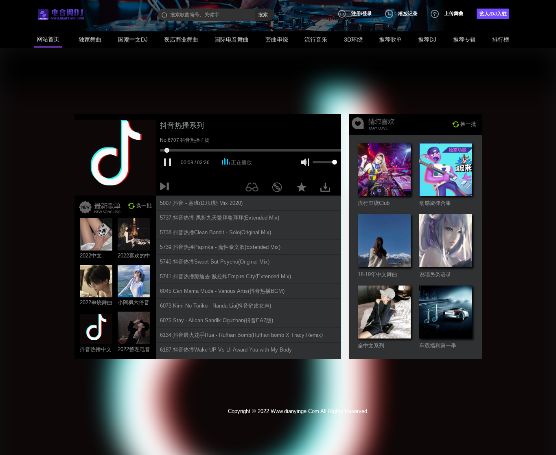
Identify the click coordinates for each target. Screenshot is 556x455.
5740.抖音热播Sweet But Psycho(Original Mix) (214, 262)
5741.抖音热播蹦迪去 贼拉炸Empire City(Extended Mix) (225, 276)
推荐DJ (427, 39)
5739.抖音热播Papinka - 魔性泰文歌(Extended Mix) (220, 247)
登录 (367, 13)
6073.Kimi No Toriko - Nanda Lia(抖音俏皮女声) (215, 306)
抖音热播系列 (182, 125)
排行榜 (500, 39)
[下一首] (166, 188)
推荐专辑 (464, 39)
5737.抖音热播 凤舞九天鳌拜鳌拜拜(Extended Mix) (219, 218)
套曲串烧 (276, 39)
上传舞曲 (454, 13)
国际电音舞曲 (232, 39)
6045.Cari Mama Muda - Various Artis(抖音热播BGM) (222, 291)
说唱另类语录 (435, 274)
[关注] (253, 188)
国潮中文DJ (133, 39)
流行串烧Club (374, 203)
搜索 (263, 15)
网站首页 (48, 39)
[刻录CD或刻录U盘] (280, 188)
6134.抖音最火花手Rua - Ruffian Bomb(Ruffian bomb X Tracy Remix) (241, 335)
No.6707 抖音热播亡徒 (185, 140)
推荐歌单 (390, 39)
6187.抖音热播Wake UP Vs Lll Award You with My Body (226, 350)
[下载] (328, 188)
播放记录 (408, 14)
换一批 (144, 205)
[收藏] (304, 188)
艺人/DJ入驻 (493, 14)
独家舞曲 (90, 39)
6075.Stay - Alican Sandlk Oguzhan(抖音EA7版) (216, 320)
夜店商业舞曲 (181, 39)
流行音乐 (315, 39)
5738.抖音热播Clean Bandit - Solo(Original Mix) (215, 232)
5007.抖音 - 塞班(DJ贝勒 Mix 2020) (201, 203)
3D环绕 (353, 39)
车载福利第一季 (437, 346)
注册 (356, 13)
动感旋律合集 (435, 203)
